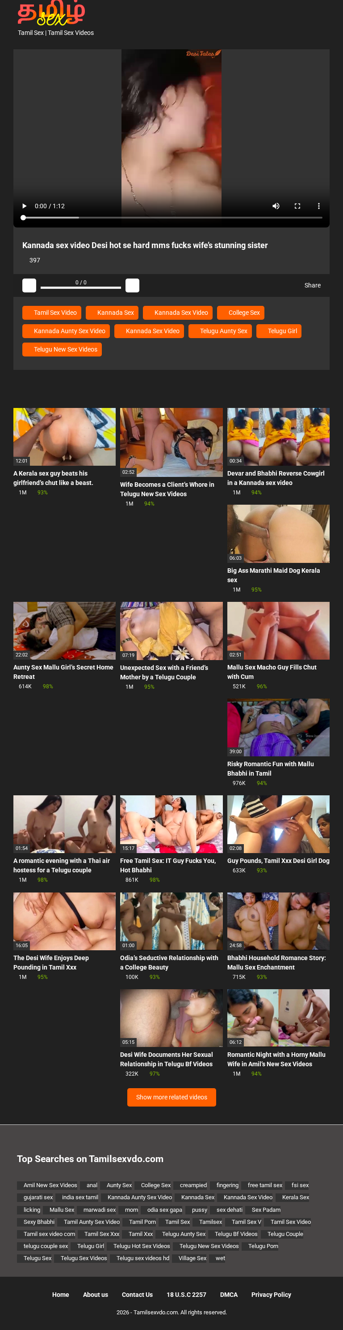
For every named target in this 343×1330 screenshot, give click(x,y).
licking (32, 1209)
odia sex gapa (164, 1209)
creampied (193, 1185)
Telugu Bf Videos (236, 1234)
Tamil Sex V (246, 1221)
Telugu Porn (263, 1246)
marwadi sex (100, 1209)
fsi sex (300, 1185)
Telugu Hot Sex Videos (141, 1246)
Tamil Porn (142, 1221)
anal (92, 1185)
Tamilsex (210, 1221)
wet (220, 1258)
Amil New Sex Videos (50, 1185)
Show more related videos (171, 1097)
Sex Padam (266, 1209)
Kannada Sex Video (180, 312)
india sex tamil (80, 1197)
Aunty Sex (119, 1185)
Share (312, 285)
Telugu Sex (37, 1258)
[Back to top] (313, 1303)
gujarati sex (38, 1197)
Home (60, 1294)
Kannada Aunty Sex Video (69, 331)
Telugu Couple (285, 1234)
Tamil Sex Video (55, 312)
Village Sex (192, 1258)
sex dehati (230, 1209)
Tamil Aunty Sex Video (92, 1221)
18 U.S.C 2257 (186, 1294)
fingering (227, 1185)
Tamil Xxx (141, 1234)
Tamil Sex (177, 1221)
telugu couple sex (46, 1246)
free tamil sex (265, 1185)
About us (95, 1294)
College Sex (243, 312)
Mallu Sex (62, 1209)
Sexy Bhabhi (39, 1221)
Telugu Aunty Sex (223, 331)
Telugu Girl (282, 331)
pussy (199, 1209)
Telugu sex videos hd (143, 1258)
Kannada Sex (115, 312)
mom (131, 1209)
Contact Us (137, 1294)
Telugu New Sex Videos (65, 349)
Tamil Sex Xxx (101, 1234)
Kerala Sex (295, 1197)
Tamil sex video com (49, 1234)
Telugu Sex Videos (84, 1258)
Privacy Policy (271, 1294)
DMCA (229, 1294)
